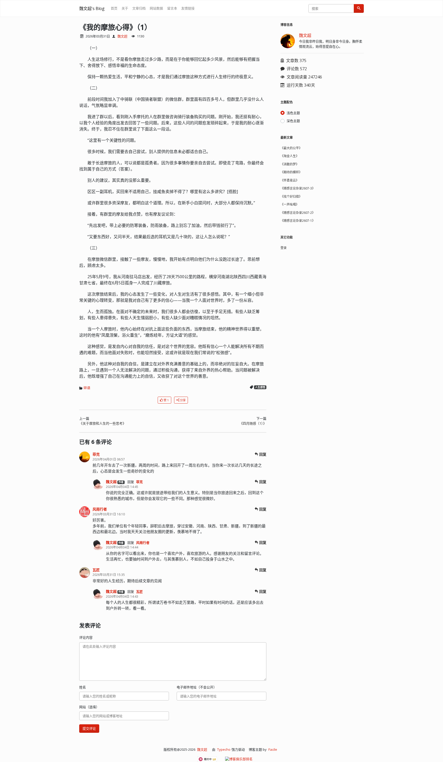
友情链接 (188, 8)
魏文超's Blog (92, 8)
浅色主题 (293, 113)
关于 (125, 8)
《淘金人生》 (289, 156)
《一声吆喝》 (289, 204)
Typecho (223, 749)
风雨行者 (100, 509)
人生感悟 (260, 387)
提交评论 (89, 728)
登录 (283, 248)
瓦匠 (96, 569)
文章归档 (139, 8)
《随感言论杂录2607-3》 (297, 188)
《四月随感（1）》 (252, 423)
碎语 (87, 387)
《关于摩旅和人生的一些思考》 (102, 423)
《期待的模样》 (291, 172)
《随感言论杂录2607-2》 (297, 212)
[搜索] (359, 8)
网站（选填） (89, 707)
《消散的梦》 (289, 164)
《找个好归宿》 (291, 196)
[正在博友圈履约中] (207, 759)
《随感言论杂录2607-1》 (297, 220)
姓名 (82, 687)
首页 (114, 8)
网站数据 (156, 8)
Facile (272, 749)
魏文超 (122, 36)
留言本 (172, 8)
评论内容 (86, 637)
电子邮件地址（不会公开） (197, 687)
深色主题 (293, 120)
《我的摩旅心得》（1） (115, 27)
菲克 (96, 454)
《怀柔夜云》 (289, 180)
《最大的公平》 (291, 148)
